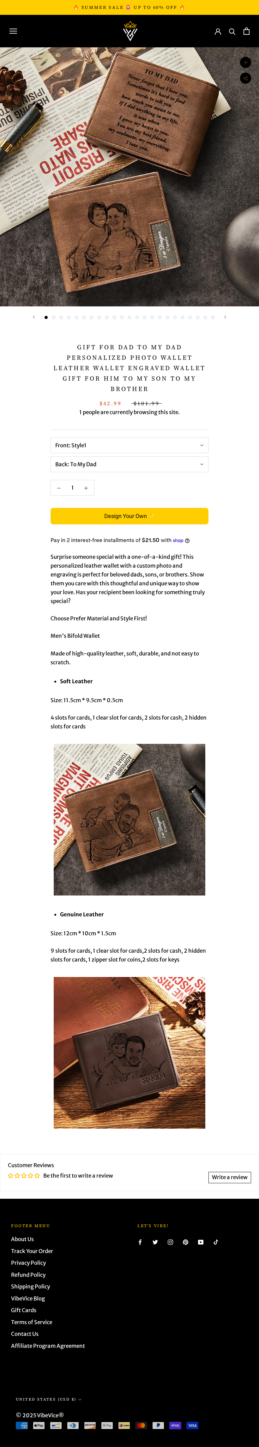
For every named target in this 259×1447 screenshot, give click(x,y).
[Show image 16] (159, 317)
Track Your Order (32, 1251)
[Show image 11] (121, 317)
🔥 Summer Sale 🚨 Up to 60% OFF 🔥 (129, 7)
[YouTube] (200, 1241)
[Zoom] (245, 62)
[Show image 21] (197, 317)
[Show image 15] (152, 317)
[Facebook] (140, 1241)
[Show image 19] (182, 317)
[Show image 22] (205, 317)
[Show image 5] (76, 317)
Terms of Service (31, 1322)
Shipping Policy (30, 1286)
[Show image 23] (212, 317)
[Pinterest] (185, 1241)
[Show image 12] (129, 317)
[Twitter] (155, 1241)
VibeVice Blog (28, 1298)
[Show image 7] (91, 317)
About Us (22, 1239)
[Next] (225, 317)
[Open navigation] (13, 31)
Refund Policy (28, 1274)
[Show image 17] (167, 317)
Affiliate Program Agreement (48, 1345)
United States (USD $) (46, 1399)
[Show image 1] (46, 317)
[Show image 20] (190, 317)
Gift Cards (23, 1310)
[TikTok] (216, 1241)
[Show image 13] (137, 317)
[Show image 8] (99, 317)
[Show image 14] (144, 317)
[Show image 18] (175, 317)
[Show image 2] (53, 317)
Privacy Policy (28, 1262)
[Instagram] (170, 1241)
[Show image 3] (61, 317)
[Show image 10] (114, 317)
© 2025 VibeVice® (40, 1415)
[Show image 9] (106, 317)
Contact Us (25, 1333)
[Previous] (34, 317)
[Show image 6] (84, 317)
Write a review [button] (230, 1177)
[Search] (232, 31)
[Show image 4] (68, 317)
